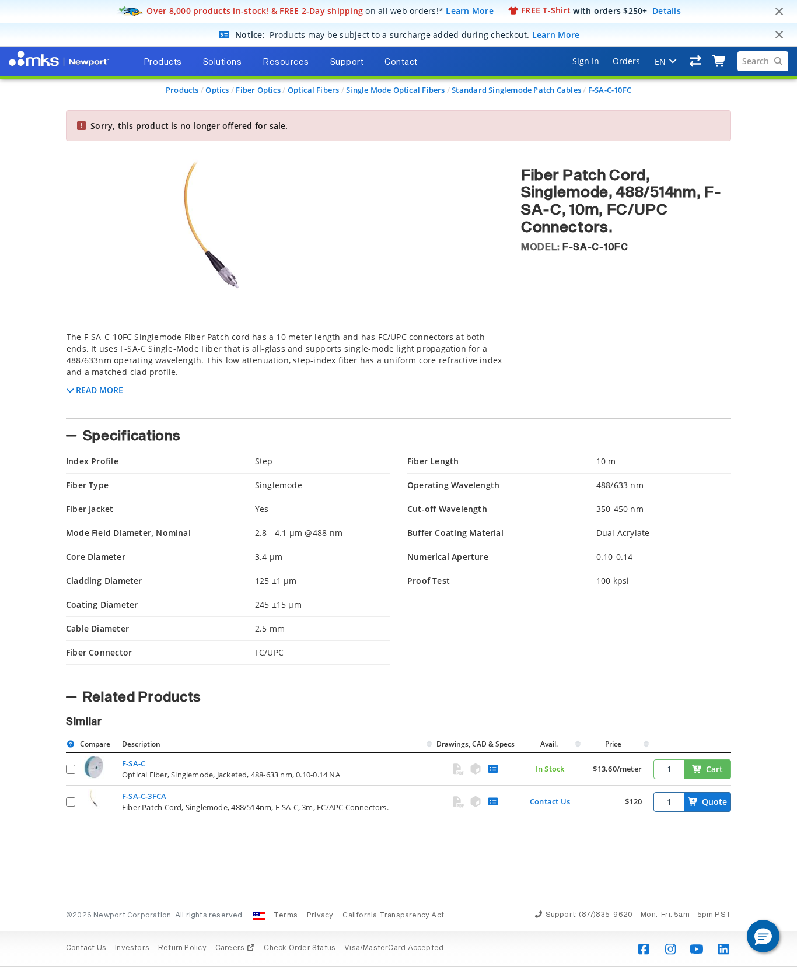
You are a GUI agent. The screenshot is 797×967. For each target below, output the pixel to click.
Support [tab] (347, 62)
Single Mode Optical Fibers (395, 90)
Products (182, 90)
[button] (763, 936)
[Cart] (719, 61)
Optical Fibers (314, 90)
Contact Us (550, 801)
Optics (217, 90)
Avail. (550, 744)
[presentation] (398, 483)
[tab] (285, 371)
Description (141, 744)
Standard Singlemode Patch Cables (516, 90)
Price (613, 744)
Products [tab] (163, 62)
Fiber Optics (258, 90)
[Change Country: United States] (259, 916)
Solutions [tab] (222, 62)
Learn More (470, 10)
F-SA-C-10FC (609, 90)
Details (666, 10)
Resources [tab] (286, 62)
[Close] (778, 11)
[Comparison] (696, 61)
